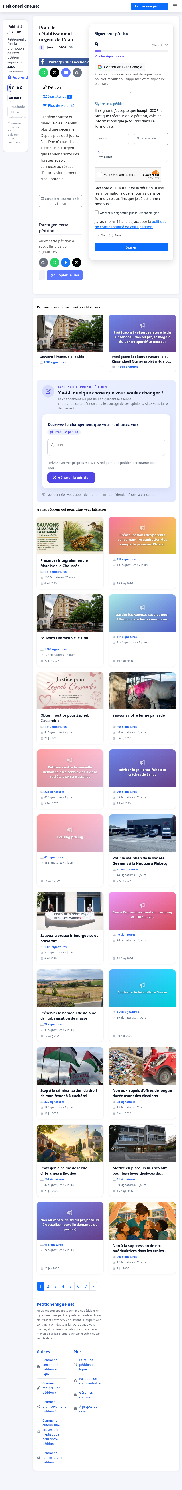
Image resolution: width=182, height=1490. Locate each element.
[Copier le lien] (77, 72)
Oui (103, 235)
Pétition (54, 87)
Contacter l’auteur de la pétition (62, 201)
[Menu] (174, 6)
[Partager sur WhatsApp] (43, 72)
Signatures (58, 96)
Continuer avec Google (123, 66)
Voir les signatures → (109, 56)
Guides (43, 1351)
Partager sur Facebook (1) (71, 62)
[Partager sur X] (54, 72)
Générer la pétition (74, 477)
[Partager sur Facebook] (65, 262)
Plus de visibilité (61, 105)
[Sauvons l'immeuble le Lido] (70, 341)
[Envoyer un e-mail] (66, 72)
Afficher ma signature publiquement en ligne (129, 213)
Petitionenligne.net (21, 6)
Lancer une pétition (150, 6)
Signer (131, 247)
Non (118, 235)
